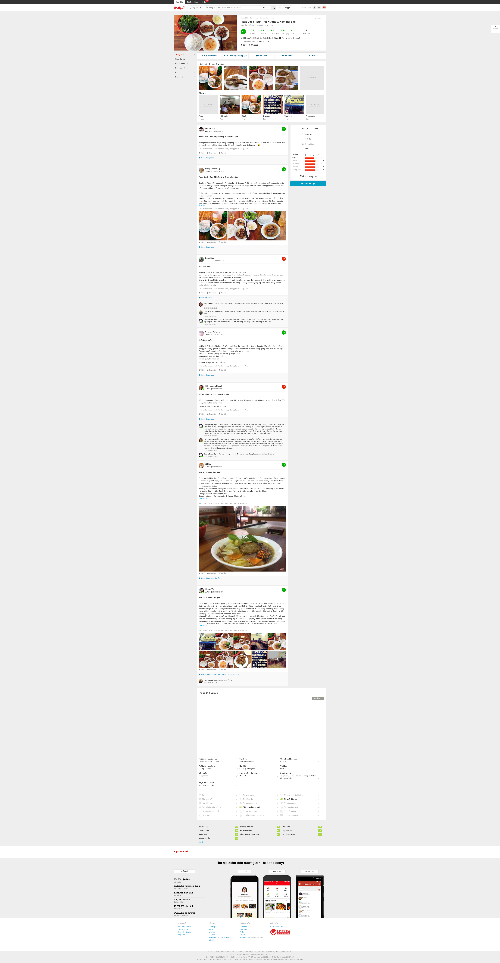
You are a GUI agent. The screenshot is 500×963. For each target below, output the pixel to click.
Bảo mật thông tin (184, 932)
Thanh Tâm (210, 128)
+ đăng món (312, 77)
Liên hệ (211, 940)
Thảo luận (212, 153)
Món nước (206, 785)
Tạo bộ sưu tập (183, 929)
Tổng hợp (288, 116)
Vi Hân (208, 464)
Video (201, 116)
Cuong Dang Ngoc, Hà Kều (210, 578)
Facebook (243, 927)
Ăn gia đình (284, 776)
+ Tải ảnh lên (315, 104)
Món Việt (252, 25)
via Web (208, 334)
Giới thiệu (212, 927)
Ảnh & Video (181, 63)
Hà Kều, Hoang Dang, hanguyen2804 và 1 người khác (220, 675)
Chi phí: (201, 406)
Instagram (243, 929)
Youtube (242, 932)
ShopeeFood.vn (245, 937)
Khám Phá (179, 2)
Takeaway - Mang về (302, 776)
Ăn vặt (292, 776)
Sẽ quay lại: (214, 362)
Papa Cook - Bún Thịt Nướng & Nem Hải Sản (218, 137)
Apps (288, 8)
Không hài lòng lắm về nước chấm (214, 394)
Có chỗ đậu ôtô (291, 799)
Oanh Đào (209, 258)
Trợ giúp (212, 929)
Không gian (224, 116)
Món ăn (244, 116)
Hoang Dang (208, 680)
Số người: (202, 362)
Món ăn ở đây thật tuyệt (209, 472)
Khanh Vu (209, 589)
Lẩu (212, 785)
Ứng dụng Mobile (184, 927)
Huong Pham (209, 303)
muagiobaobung (212, 169)
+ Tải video (208, 104)
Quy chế (212, 935)
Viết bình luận (309, 184)
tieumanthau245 (206, 298)
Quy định (181, 935)
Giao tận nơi (180, 59)
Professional (310, 116)
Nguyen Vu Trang (212, 332)
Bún (200, 785)
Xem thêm (203, 205)
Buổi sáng (243, 762)
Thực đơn (266, 116)
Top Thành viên (181, 851)
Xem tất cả (202, 842)
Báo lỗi (223, 153)
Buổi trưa (250, 762)
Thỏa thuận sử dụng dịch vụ (219, 937)
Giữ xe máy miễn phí (252, 807)
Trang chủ (179, 55)
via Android (209, 261)
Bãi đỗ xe (179, 77)
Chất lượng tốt (205, 340)
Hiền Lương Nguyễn (214, 386)
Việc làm (212, 932)
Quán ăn (244, 25)
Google (242, 935)
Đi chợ (204, 2)
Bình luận (180, 68)
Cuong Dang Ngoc (207, 158)
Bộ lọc (267, 7)
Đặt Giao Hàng (192, 2)
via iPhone (209, 131)
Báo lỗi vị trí (318, 698)
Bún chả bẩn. (204, 266)
